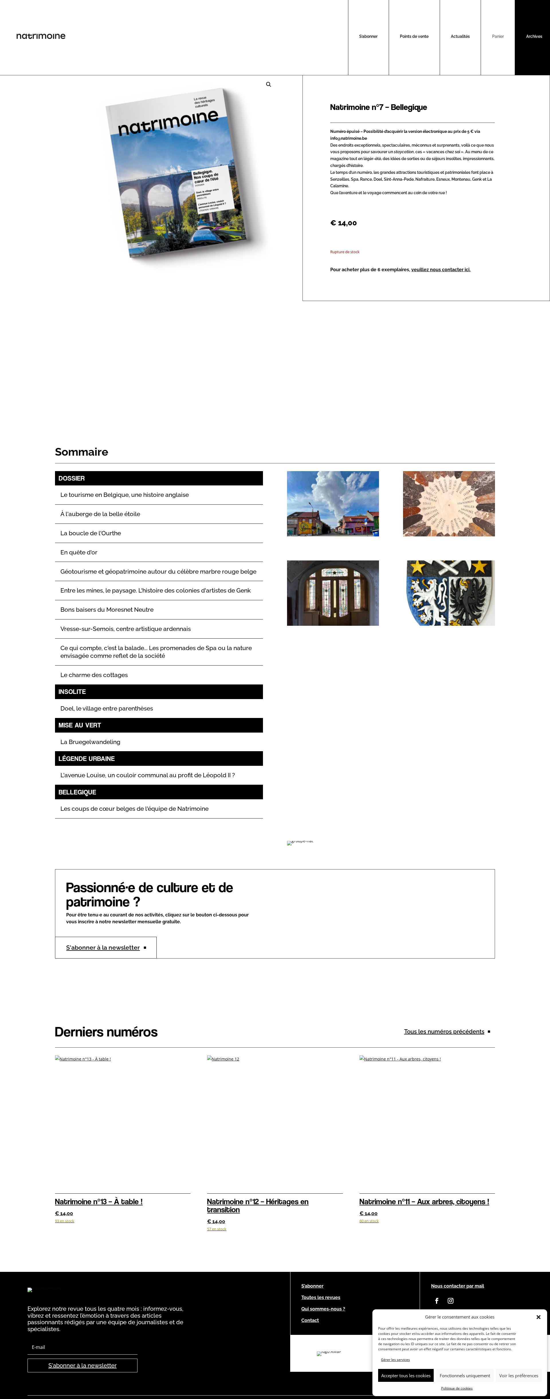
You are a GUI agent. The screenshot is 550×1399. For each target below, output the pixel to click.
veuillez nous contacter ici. (441, 269)
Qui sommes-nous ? (323, 1309)
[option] (329, 1353)
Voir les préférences (518, 1375)
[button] (538, 1317)
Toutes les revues (320, 1297)
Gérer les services (395, 1359)
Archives (534, 36)
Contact (310, 1320)
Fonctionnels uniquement (465, 1375)
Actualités (460, 36)
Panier (498, 36)
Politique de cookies (457, 1388)
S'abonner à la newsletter (103, 947)
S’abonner (368, 36)
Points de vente (414, 36)
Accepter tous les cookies (406, 1375)
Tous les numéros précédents (444, 1031)
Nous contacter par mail (457, 1286)
